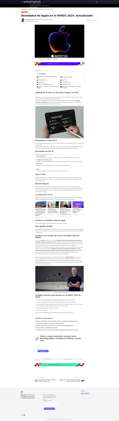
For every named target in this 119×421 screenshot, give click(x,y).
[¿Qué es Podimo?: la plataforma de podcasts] (78, 204)
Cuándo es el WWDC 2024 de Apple (45, 84)
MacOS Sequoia (41, 82)
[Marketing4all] (31, 2)
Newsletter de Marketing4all (35, 4)
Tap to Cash (64, 79)
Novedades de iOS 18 (42, 79)
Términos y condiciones (69, 419)
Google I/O (49, 231)
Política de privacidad (67, 358)
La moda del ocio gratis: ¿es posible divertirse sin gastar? (53, 211)
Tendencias (39, 207)
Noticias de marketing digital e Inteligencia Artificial (39, 5)
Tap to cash (47, 177)
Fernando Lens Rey (29, 19)
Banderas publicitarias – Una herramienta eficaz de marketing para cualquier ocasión (40, 212)
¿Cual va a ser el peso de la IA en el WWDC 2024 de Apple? (47, 87)
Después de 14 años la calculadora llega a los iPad (47, 77)
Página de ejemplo (33, 7)
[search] (94, 1)
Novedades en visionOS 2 (67, 76)
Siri (51, 197)
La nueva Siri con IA (66, 82)
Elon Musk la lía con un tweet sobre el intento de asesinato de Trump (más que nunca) (57, 330)
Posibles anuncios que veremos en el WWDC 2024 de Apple (70, 87)
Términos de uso (47, 358)
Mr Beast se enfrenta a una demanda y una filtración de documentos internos (55, 325)
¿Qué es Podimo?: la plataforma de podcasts (77, 211)
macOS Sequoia (51, 186)
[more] (43, 2)
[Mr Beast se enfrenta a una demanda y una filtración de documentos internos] (65, 204)
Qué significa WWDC (66, 84)
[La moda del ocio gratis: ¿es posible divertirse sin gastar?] (53, 204)
